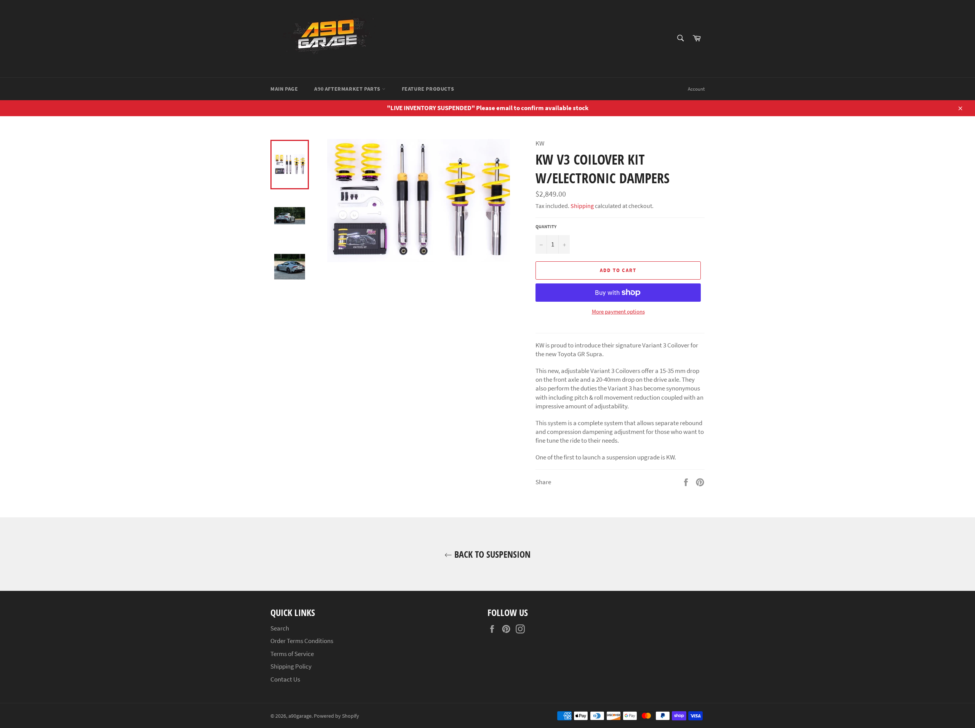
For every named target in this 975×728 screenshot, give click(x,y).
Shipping (582, 206)
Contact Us (285, 679)
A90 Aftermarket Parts (348, 88)
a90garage (300, 716)
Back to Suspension (491, 554)
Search (279, 628)
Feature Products (428, 88)
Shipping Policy (291, 666)
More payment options (618, 311)
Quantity (545, 226)
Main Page (284, 88)
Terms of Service (292, 654)
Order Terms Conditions (301, 641)
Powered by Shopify (336, 716)
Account (696, 89)
